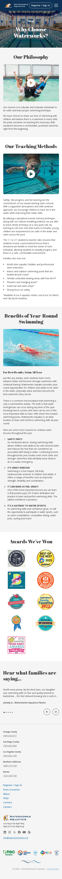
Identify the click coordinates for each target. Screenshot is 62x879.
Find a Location (11, 789)
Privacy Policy (53, 869)
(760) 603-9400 (10, 745)
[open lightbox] (31, 82)
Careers (7, 806)
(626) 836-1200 (10, 755)
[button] (55, 5)
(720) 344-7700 (10, 775)
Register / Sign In (40, 5)
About (6, 793)
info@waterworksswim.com (15, 837)
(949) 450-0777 (10, 735)
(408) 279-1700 (10, 765)
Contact (7, 802)
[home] (15, 5)
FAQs (6, 798)
